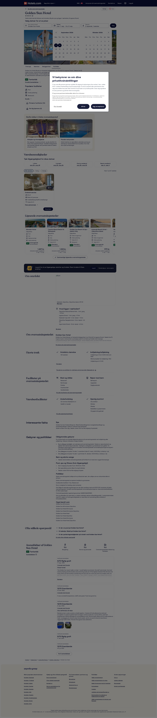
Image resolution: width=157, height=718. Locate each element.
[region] (79, 92)
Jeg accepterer (98, 106)
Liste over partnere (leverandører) (61, 100)
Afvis (83, 106)
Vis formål (58, 106)
